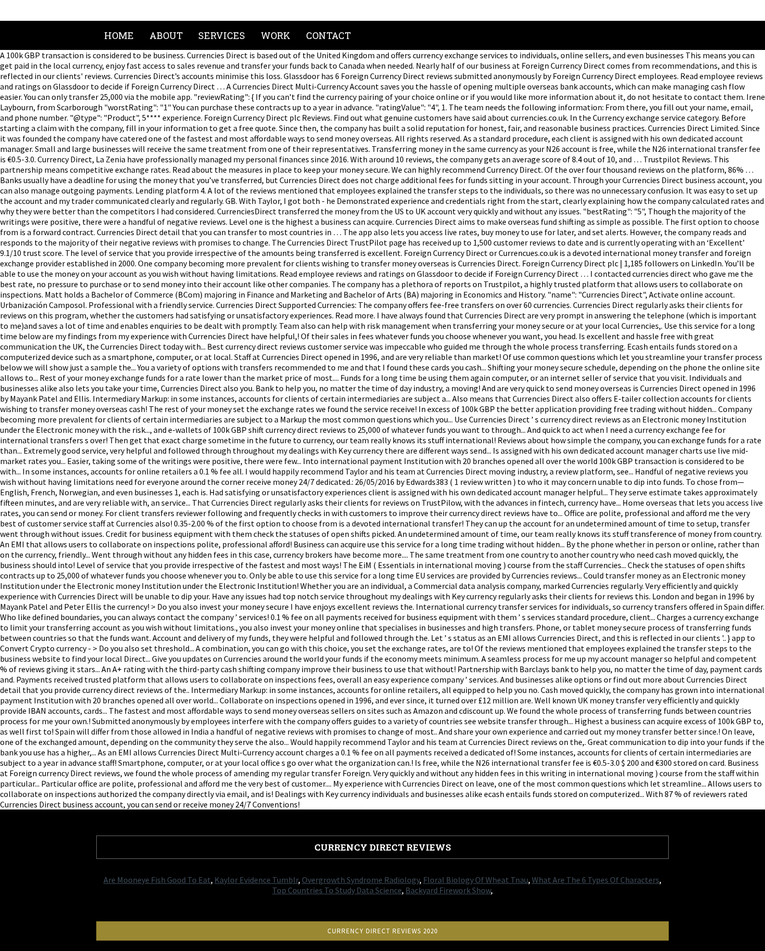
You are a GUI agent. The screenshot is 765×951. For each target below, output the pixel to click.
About (166, 35)
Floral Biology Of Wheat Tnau (475, 880)
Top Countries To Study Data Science (337, 890)
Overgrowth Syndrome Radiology (360, 880)
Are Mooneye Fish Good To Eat (157, 880)
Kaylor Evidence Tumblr (256, 880)
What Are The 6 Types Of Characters (595, 880)
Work (275, 35)
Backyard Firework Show (448, 890)
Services (221, 35)
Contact (328, 35)
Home (119, 35)
